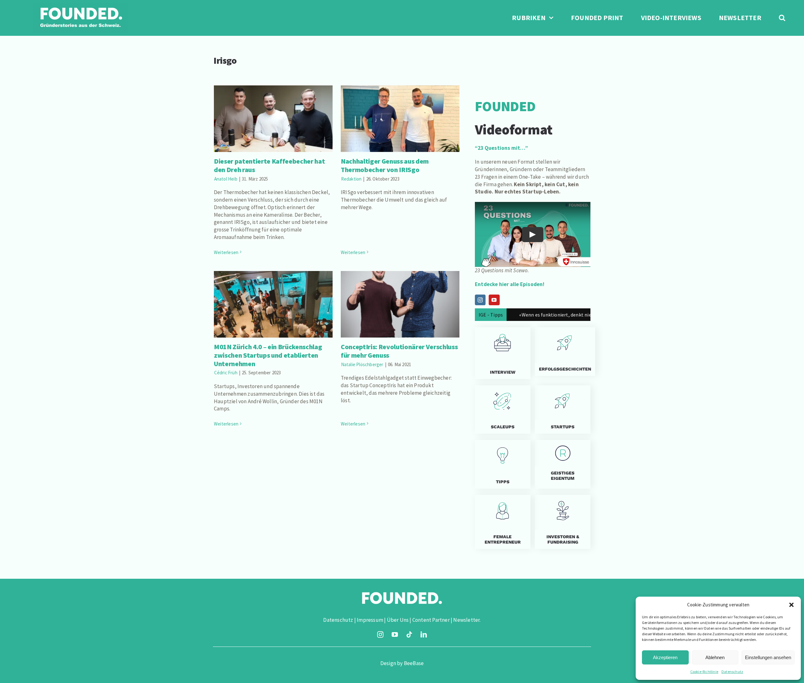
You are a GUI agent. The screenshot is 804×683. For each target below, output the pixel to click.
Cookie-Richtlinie (704, 671)
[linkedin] (423, 634)
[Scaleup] (502, 409)
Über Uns (398, 619)
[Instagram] (480, 300)
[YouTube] (494, 300)
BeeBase (414, 663)
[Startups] (562, 351)
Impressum (370, 619)
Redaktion (351, 179)
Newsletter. (467, 619)
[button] (791, 605)
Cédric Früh (225, 373)
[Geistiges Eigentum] (562, 464)
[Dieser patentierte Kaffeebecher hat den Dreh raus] (273, 118)
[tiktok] (409, 634)
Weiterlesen (226, 252)
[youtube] (394, 634)
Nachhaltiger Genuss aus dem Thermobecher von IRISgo (400, 110)
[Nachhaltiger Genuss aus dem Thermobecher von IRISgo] (400, 118)
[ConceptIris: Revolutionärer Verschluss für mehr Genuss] (400, 304)
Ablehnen (715, 657)
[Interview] (502, 353)
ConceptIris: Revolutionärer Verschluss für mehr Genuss (400, 295)
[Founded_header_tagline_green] (81, 5)
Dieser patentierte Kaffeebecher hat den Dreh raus (273, 110)
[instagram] (380, 634)
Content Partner (431, 619)
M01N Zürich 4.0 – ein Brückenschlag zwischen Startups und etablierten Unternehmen (273, 292)
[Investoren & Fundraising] (562, 522)
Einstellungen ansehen (768, 657)
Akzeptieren (665, 657)
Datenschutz (732, 671)
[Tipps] (502, 464)
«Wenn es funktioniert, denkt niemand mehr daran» (540, 315)
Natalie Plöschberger (362, 364)
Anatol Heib (225, 179)
